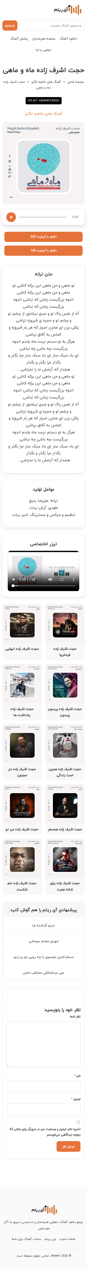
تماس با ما (43, 50)
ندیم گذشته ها (43, 925)
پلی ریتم (50, 1239)
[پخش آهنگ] (11, 217)
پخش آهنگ (19, 38)
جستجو (10, 25)
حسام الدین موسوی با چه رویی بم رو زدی (44, 957)
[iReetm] (67, 9)
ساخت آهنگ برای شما (26, 1239)
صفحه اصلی (75, 81)
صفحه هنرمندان (43, 38)
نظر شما (75, 1016)
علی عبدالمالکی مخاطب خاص (44, 973)
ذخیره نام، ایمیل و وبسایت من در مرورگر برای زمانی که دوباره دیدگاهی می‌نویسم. (44, 1131)
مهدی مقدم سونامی (43, 941)
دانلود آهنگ (68, 38)
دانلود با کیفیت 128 (43, 250)
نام (77, 1076)
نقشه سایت (67, 1239)
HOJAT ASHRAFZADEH (43, 100)
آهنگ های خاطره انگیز (46, 81)
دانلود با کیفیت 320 (43, 236)
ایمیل (75, 1099)
